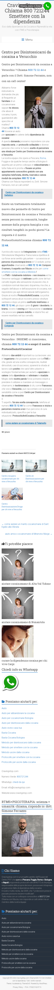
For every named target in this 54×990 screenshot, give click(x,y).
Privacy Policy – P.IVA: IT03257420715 (27, 987)
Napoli (6, 882)
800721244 (22, 776)
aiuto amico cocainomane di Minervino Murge (28, 534)
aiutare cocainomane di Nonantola (23, 622)
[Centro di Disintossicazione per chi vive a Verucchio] (36, 466)
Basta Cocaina (9, 732)
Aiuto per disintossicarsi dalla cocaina (20, 723)
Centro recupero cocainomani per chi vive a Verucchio (10, 479)
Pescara (26, 880)
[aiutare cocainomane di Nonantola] (18, 588)
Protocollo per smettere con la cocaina (21, 757)
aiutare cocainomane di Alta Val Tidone (26, 583)
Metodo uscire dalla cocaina (15, 752)
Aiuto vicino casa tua (12, 728)
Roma (43, 158)
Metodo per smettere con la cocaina (20, 747)
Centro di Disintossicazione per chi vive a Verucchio (35, 479)
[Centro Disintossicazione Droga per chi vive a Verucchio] (12, 494)
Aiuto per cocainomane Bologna (17, 718)
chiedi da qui (19, 782)
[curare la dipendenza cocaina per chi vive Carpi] (18, 626)
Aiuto (4, 708)
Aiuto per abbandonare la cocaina (18, 713)
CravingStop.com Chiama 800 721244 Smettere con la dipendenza (27, 13)
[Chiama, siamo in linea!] (47, 6)
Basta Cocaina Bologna (13, 737)
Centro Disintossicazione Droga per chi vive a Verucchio (12, 507)
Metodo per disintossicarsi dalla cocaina (21, 742)
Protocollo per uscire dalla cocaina (19, 762)
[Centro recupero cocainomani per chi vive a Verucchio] (12, 466)
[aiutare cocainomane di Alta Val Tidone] (18, 549)
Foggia (34, 880)
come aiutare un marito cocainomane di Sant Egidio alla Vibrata (25, 525)
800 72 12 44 (36, 70)
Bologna (48, 880)
